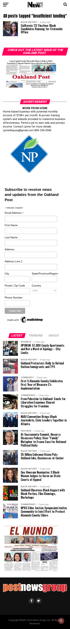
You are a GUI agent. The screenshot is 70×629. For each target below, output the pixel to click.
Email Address (14, 213)
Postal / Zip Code (15, 285)
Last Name (11, 237)
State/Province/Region (44, 273)
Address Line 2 (13, 261)
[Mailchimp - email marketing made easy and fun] (25, 322)
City (7, 273)
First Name (11, 225)
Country (36, 285)
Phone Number (14, 297)
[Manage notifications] (61, 621)
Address (9, 249)
